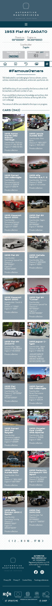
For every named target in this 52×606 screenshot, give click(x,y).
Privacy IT (16, 580)
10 (28, 540)
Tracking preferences (41, 580)
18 (39, 540)
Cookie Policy (27, 580)
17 (35, 540)
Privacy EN (7, 580)
